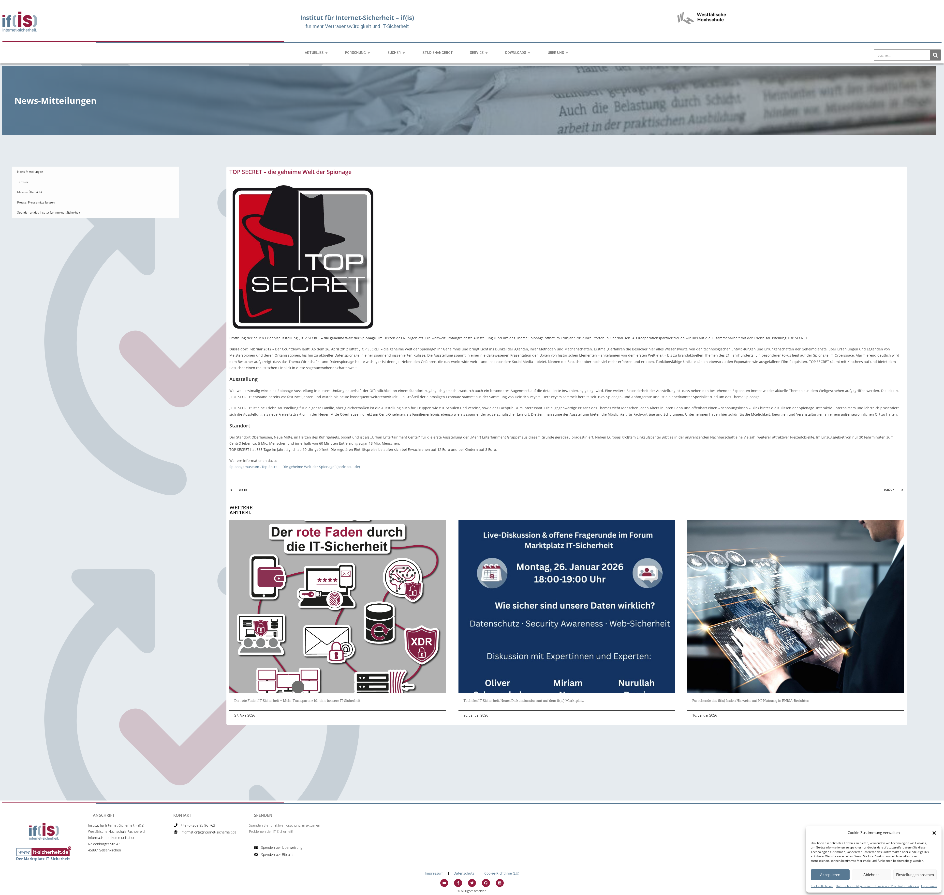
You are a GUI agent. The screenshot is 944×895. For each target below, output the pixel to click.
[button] (934, 832)
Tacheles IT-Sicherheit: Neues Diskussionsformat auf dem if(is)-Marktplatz (523, 700)
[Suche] (935, 55)
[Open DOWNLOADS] (529, 52)
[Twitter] (472, 883)
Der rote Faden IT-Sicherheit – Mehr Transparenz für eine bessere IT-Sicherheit (298, 700)
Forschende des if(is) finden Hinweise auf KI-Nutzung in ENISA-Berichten (750, 700)
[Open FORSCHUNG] (368, 52)
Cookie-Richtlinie (822, 886)
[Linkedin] (500, 883)
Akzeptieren (830, 874)
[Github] (486, 883)
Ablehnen (871, 874)
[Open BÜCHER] (403, 52)
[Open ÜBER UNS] (567, 52)
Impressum (929, 886)
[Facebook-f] (458, 883)
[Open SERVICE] (486, 52)
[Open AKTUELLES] (326, 52)
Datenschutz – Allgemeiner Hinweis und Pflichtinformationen (877, 886)
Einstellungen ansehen (915, 874)
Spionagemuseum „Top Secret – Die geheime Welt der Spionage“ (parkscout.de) (294, 466)
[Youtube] (444, 883)
